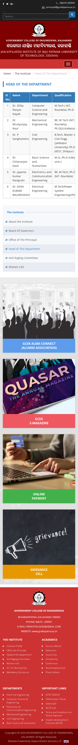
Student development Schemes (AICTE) (57, 721)
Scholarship (52, 659)
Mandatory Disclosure (18, 672)
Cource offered (53, 646)
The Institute (23, 73)
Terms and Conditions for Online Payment (59, 714)
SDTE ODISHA (53, 694)
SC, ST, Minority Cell (17, 668)
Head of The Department (24, 249)
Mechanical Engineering (19, 714)
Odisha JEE (51, 703)
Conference (52, 663)
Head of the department (19, 654)
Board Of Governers (21, 230)
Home (7, 73)
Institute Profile (14, 646)
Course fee (51, 654)
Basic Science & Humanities (21, 723)
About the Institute (21, 221)
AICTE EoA (51, 708)
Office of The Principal (23, 240)
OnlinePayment (39, 496)
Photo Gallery (53, 672)
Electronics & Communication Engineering (21, 708)
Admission (51, 650)
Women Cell (16, 267)
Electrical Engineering (18, 694)
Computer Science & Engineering (17, 700)
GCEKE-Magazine (39, 421)
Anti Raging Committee (23, 258)
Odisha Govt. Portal (56, 699)
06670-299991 (67, 3)
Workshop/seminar (56, 668)
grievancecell (39, 572)
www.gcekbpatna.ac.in (44, 631)
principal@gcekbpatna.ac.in (60, 7)
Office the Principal (16, 650)
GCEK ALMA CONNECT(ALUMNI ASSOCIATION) (39, 346)
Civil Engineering (15, 718)
